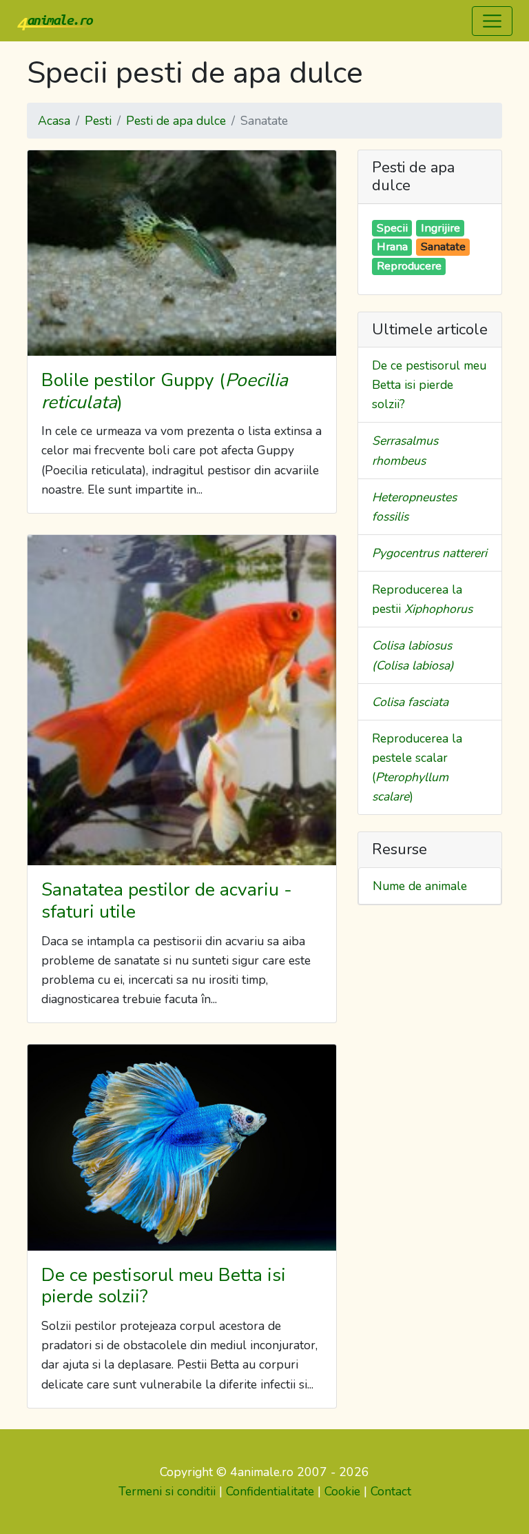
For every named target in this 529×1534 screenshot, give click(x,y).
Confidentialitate (270, 1491)
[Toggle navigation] (492, 21)
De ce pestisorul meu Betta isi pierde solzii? (163, 1285)
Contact (391, 1491)
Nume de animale (420, 886)
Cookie (342, 1491)
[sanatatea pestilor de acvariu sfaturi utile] (182, 700)
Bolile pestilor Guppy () (164, 390)
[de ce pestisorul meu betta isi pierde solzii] (182, 1147)
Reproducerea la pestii (422, 599)
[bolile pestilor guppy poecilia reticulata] (182, 253)
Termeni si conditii (167, 1491)
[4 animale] (55, 21)
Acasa (54, 120)
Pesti (98, 120)
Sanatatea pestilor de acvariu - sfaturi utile (166, 900)
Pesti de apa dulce (176, 120)
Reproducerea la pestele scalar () (417, 767)
